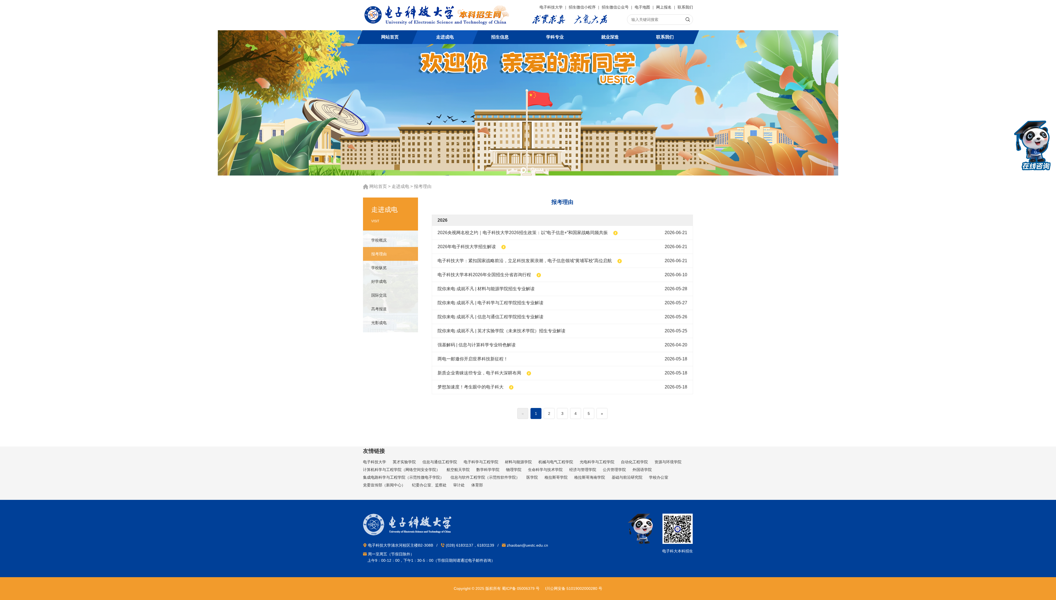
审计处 (459, 485)
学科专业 (555, 37)
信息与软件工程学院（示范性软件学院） (485, 477)
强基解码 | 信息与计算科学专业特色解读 (477, 345)
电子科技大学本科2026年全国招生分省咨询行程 (484, 274)
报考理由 (422, 186)
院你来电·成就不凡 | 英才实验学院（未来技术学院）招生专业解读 (501, 330)
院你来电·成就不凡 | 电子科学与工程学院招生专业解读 (490, 302)
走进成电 (445, 37)
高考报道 (379, 309)
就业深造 (610, 37)
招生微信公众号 (616, 7)
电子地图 (643, 7)
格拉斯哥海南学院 (589, 477)
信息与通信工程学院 (439, 462)
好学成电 (379, 281)
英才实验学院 (404, 462)
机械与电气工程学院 (555, 462)
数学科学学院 (487, 469)
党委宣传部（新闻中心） (384, 485)
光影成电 (379, 322)
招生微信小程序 (583, 7)
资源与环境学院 (667, 462)
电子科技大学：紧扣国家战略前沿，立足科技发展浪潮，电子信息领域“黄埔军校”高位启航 (525, 260)
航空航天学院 (458, 469)
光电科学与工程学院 (597, 462)
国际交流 (379, 295)
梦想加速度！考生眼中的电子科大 (471, 387)
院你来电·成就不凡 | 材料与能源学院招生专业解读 (486, 288)
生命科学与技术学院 (545, 469)
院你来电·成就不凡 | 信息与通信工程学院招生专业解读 (490, 316)
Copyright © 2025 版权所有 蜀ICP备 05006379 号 (497, 588)
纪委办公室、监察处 (429, 485)
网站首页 (390, 37)
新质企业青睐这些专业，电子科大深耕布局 (479, 373)
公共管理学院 (614, 469)
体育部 (477, 485)
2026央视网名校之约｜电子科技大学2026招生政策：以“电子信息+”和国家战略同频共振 (523, 232)
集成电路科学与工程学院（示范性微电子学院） (403, 477)
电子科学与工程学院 (481, 462)
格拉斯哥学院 (556, 477)
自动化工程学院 (634, 462)
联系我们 (685, 7)
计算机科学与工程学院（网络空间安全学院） (401, 469)
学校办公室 (658, 477)
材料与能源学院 (518, 462)
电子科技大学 (552, 7)
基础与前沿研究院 (627, 477)
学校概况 (379, 240)
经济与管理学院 (582, 469)
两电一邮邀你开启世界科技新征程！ (473, 359)
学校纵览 (379, 267)
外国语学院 (642, 469)
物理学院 (513, 469)
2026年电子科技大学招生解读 (467, 246)
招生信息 (500, 37)
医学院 (532, 477)
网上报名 (664, 7)
